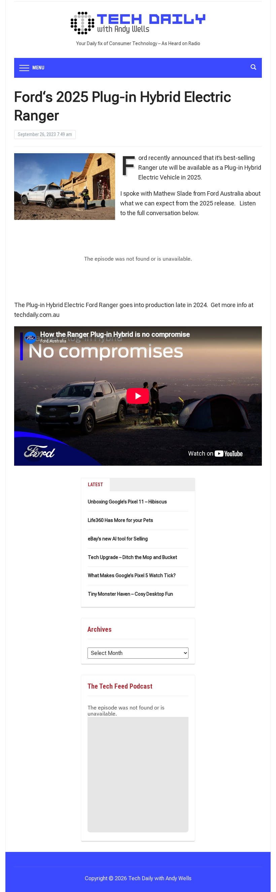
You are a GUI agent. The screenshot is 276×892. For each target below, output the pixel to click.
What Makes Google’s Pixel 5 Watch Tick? (132, 575)
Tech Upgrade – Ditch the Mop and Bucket (132, 557)
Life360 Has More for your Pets (120, 520)
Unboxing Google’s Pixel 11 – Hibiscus (127, 501)
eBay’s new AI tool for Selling (118, 538)
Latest (95, 484)
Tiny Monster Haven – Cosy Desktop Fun (130, 594)
